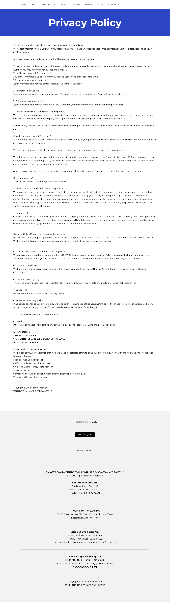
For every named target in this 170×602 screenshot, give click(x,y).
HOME (23, 4)
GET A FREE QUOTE (85, 435)
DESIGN (34, 4)
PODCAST (76, 4)
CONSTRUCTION (48, 4)
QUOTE (100, 4)
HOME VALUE (113, 4)
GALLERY (63, 4)
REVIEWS (88, 4)
